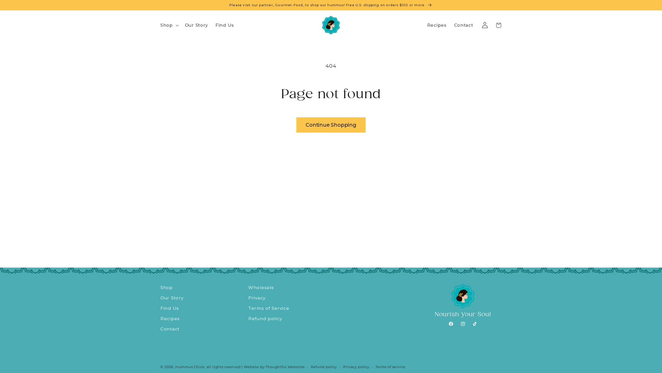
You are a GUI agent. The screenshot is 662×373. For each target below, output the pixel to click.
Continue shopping (331, 125)
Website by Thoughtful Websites (274, 367)
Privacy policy (356, 367)
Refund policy (265, 318)
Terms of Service (268, 308)
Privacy (257, 297)
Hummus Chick (190, 367)
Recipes (170, 318)
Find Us (169, 308)
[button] (169, 25)
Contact (169, 329)
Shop (166, 287)
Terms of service (390, 367)
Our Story (171, 297)
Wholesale (261, 287)
